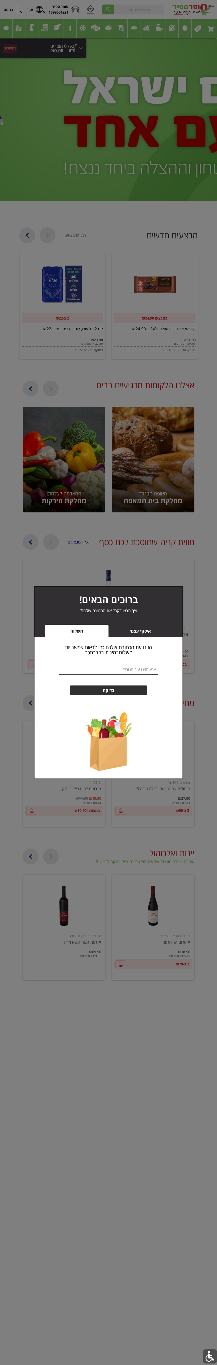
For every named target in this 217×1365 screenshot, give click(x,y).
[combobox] (108, 670)
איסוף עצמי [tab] (132, 632)
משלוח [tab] (76, 631)
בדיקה (108, 690)
